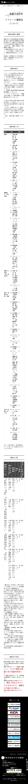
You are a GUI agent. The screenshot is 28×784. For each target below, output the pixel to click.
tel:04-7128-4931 (5, 764)
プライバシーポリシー (22, 754)
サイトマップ (13, 754)
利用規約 (18, 775)
